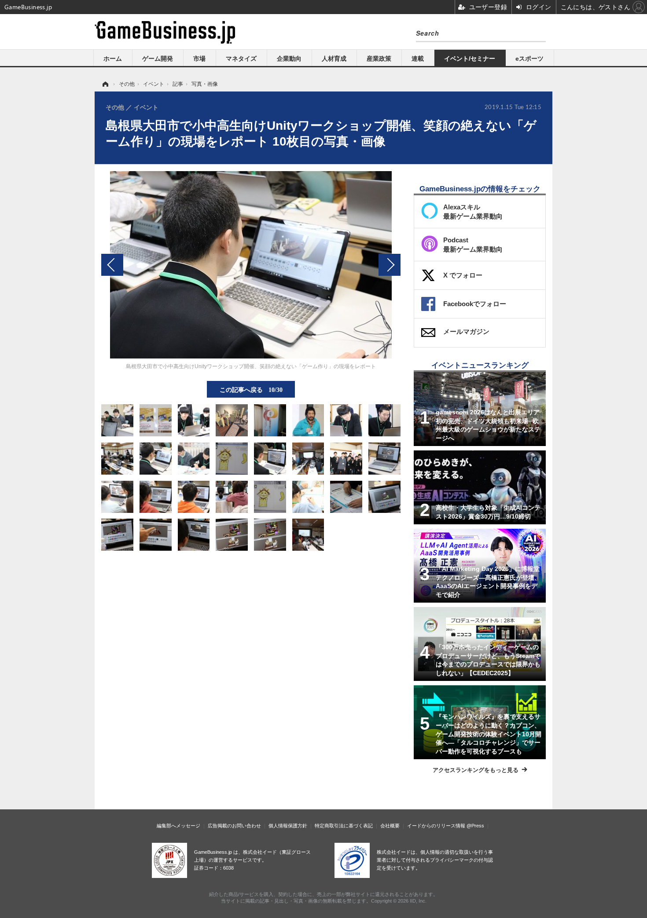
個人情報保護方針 (287, 825)
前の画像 (112, 265)
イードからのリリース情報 (436, 825)
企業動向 (289, 58)
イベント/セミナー (469, 58)
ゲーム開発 (157, 58)
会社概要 (390, 825)
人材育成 (334, 58)
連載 (418, 58)
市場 (199, 58)
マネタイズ (241, 58)
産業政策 (379, 58)
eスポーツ (529, 58)
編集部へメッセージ (178, 825)
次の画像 (390, 265)
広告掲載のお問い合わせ (234, 825)
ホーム (112, 58)
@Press (475, 825)
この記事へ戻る (251, 389)
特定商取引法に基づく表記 (344, 825)
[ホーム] (104, 84)
